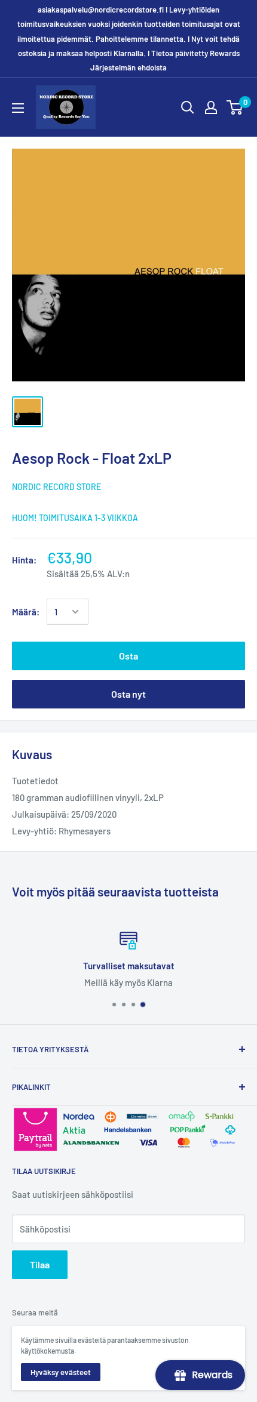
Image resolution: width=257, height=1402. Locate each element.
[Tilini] (211, 107)
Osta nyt (128, 694)
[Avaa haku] (187, 107)
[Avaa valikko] (18, 108)
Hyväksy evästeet (60, 1372)
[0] (235, 107)
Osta (128, 655)
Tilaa (40, 1264)
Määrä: (25, 611)
